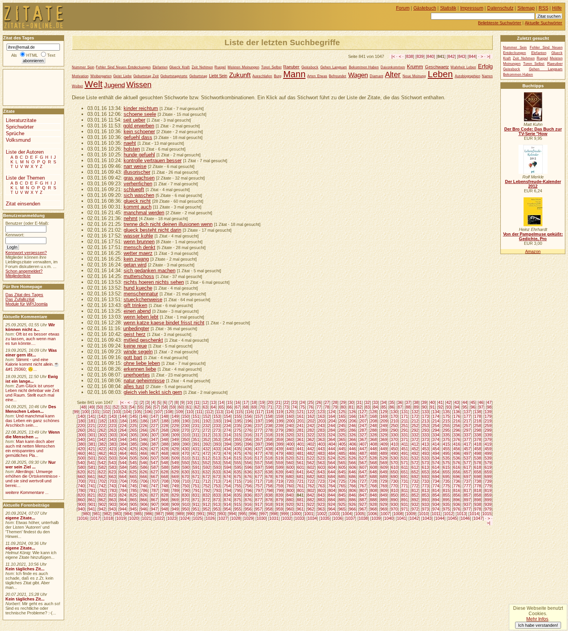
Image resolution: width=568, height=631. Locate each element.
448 (373, 448)
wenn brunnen (139, 241)
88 (408, 407)
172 (415, 416)
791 (196, 490)
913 (216, 504)
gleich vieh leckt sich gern (153, 392)
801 (300, 490)
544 (122, 462)
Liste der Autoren (25, 152)
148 (164, 416)
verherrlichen (138, 184)
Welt (93, 84)
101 (95, 411)
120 (289, 411)
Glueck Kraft (179, 67)
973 (425, 509)
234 (227, 425)
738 (477, 481)
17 (245, 402)
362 (310, 439)
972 (415, 509)
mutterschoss (139, 276)
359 (279, 439)
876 (248, 499)
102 (106, 411)
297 (467, 430)
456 (456, 448)
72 (278, 407)
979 (488, 509)
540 (81, 462)
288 (373, 430)
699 (488, 476)
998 (273, 513)
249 (383, 425)
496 (456, 453)
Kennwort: (14, 234)
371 (404, 439)
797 (258, 490)
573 (425, 462)
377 (467, 439)
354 (227, 439)
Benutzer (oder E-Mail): (27, 223)
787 (154, 490)
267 (154, 430)
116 (249, 411)
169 (383, 416)
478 (268, 453)
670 (185, 476)
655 (446, 472)
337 (467, 435)
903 (112, 504)
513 (216, 458)
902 (102, 504)
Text (51, 55)
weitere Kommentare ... (27, 492)
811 (404, 490)
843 (461, 56)
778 (477, 485)
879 (279, 499)
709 (175, 481)
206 (352, 421)
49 (91, 407)
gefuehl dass (138, 137)
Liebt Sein (218, 75)
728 (373, 481)
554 (227, 462)
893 (425, 499)
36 (400, 402)
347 (154, 439)
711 (196, 481)
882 (310, 499)
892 (415, 499)
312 (206, 435)
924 (331, 504)
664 (122, 476)
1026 (210, 518)
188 (165, 421)
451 (404, 448)
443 (321, 448)
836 (248, 495)
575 (446, 462)
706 (144, 481)
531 (404, 458)
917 (258, 504)
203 (321, 421)
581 (91, 467)
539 (488, 458)
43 (456, 402)
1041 (401, 518)
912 (206, 504)
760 (289, 485)
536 (456, 458)
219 (488, 421)
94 (456, 407)
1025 (197, 518)
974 (435, 509)
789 (175, 490)
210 (394, 421)
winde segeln (138, 352)
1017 (95, 518)
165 (341, 416)
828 (164, 495)
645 (341, 472)
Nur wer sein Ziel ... (30, 464)
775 (446, 485)
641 (300, 472)
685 (341, 476)
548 (164, 462)
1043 (427, 518)
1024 (184, 518)
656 (456, 472)
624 (122, 472)
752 (206, 485)
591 (196, 467)
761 (300, 485)
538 (477, 458)
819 (488, 490)
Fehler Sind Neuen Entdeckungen (123, 67)
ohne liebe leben (142, 363)
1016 (82, 518)
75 (302, 407)
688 (373, 476)
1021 (146, 518)
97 (481, 407)
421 (91, 448)
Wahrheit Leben (463, 67)
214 (435, 421)
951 (195, 509)
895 (446, 499)
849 (383, 495)
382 (102, 444)
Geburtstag (198, 76)
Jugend (114, 85)
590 (185, 467)
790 (185, 490)
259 (488, 425)
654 (435, 472)
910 (185, 504)
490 (394, 453)
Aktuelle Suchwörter (543, 22)
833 (216, 495)
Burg (277, 76)
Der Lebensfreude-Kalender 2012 (533, 183)
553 (216, 462)
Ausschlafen (262, 76)
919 (279, 504)
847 (362, 495)
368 (373, 439)
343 (112, 439)
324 (331, 435)
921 (300, 504)
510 (185, 458)
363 (321, 439)
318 (268, 435)
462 (102, 453)
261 (91, 430)
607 (363, 467)
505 (133, 458)
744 (122, 485)
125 (341, 411)
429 (175, 448)
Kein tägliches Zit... (24, 569)
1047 (478, 518)
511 (196, 458)
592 (206, 467)
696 (456, 476)
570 (394, 462)
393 (217, 444)
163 (321, 416)
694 (435, 476)
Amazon (533, 251)
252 (415, 425)
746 (143, 485)
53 (124, 407)
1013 (461, 513)
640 (289, 472)
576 (456, 462)
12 (205, 402)
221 (91, 425)
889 (383, 499)
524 (331, 458)
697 (467, 476)
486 (352, 453)
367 (362, 439)
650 (394, 472)
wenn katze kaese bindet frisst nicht (164, 323)
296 (456, 430)
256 (456, 425)
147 (154, 416)
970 (394, 509)
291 (404, 430)
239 (279, 425)
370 (394, 439)
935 (446, 504)
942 (102, 509)
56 (148, 407)
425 (133, 448)
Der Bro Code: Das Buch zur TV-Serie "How (533, 131)
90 (424, 407)
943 (112, 509)
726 (352, 481)
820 (81, 495)
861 (91, 499)
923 (321, 504)
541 (91, 462)
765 (341, 485)
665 (133, 476)
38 (416, 402)
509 (175, 458)
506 (144, 458)
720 (289, 481)
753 (216, 485)
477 (258, 453)
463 (112, 453)
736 (456, 481)
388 (165, 444)
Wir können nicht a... (30, 327)
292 (415, 430)
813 (425, 490)
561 (300, 462)
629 (175, 472)
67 (237, 407)
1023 (172, 518)
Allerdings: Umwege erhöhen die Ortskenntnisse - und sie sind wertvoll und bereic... (32, 478)
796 (248, 490)
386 (144, 444)
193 (217, 421)
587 (154, 467)
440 (289, 448)
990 (190, 513)
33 (375, 402)
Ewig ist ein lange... (31, 378)
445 (341, 448)
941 (91, 509)
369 (383, 439)
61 (189, 407)
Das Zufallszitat (19, 299)
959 (279, 509)
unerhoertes (137, 375)
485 (341, 453)
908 (165, 504)
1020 (133, 518)
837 (258, 495)
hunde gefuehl (139, 155)
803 (321, 490)
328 (373, 435)
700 (81, 481)
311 (196, 435)
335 (446, 435)
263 (112, 430)
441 (300, 448)
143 (112, 416)
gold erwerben (138, 126)
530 (394, 458)
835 (237, 495)
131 (404, 411)
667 (154, 476)
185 (133, 421)
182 (102, 421)
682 (310, 476)
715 (237, 481)
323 (321, 435)
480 (289, 453)
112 (209, 411)
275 (237, 430)
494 (435, 453)
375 (446, 439)
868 (164, 499)
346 (143, 439)
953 (216, 509)
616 (456, 467)
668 (164, 476)
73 (286, 407)
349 (175, 439)
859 (488, 495)
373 (425, 439)
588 (165, 467)
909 (175, 504)
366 (352, 439)
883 (321, 499)
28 (335, 402)
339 (488, 435)
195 (238, 421)
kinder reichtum (141, 108)
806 (352, 490)
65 (221, 407)
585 (133, 467)
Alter (393, 74)
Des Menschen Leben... (30, 409)
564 (331, 462)
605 (342, 467)
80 (343, 407)
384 (123, 444)
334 (435, 435)
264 (122, 430)
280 (289, 430)
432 (206, 448)
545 (133, 462)
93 (448, 407)
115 (239, 411)
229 (175, 425)
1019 (121, 518)
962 (310, 509)
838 (409, 56)
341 (91, 439)
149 (175, 416)
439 (279, 448)
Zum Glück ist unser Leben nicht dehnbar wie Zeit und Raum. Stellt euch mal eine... (32, 392)
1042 (414, 518)
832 (206, 495)
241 (300, 425)
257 (467, 425)
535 (446, 458)
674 (227, 476)
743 (112, 485)
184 (123, 421)
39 (424, 402)
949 (175, 509)
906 (144, 504)
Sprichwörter (20, 127)
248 (373, 425)
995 (242, 513)
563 (321, 462)
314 (227, 435)
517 (258, 458)
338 (477, 435)
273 (216, 430)
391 (196, 444)
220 (81, 425)
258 (477, 425)
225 (133, 425)
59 (172, 407)
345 (133, 439)
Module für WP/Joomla (26, 304)
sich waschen (139, 195)
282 (310, 430)
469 (175, 453)
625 (133, 472)
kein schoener (139, 131)
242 (310, 425)
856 (456, 495)
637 (258, 472)
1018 (108, 518)
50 (99, 407)
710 (185, 481)
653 (425, 472)
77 (318, 407)
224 (122, 425)
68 (245, 407)
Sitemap (526, 8)
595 (238, 467)
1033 (299, 518)
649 (383, 472)
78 (327, 407)
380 (81, 444)
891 (404, 499)
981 (96, 513)
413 (425, 444)
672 (206, 476)
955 (237, 509)
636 (248, 472)
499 (488, 453)
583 (112, 467)
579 (488, 462)
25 (310, 402)
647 (362, 472)
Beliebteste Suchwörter (499, 22)
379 (488, 439)
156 (248, 416)
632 (206, 472)
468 (164, 453)
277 (258, 430)
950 (185, 509)
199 (279, 421)
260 (81, 430)
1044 (439, 518)
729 (383, 481)
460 (81, 453)
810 (394, 490)
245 (341, 425)
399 (279, 444)
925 (341, 504)
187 (154, 421)
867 (154, 499)
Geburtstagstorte (173, 76)
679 (279, 476)
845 (341, 495)
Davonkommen (393, 67)
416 (456, 444)
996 (253, 513)
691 (404, 476)
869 (175, 499)
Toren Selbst (271, 67)
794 (227, 490)
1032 (286, 518)
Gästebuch (424, 8)
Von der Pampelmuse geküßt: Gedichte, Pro (533, 236)
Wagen (358, 75)
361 (300, 439)
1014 (474, 513)
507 (154, 458)
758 (268, 485)
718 (268, 481)
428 (164, 448)
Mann (294, 74)
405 (342, 444)
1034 (312, 518)
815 (446, 490)
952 (206, 509)
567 (362, 462)
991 (200, 513)
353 (216, 439)
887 (362, 499)
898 (477, 499)
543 (112, 462)
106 (148, 411)
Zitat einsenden (23, 204)
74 (294, 407)
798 (269, 490)
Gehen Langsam (333, 67)
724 (331, 481)
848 (373, 495)
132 (415, 411)
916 (248, 504)
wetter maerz (138, 253)
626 (143, 472)
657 (467, 472)
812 (415, 490)
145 (133, 416)
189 (175, 421)
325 (341, 435)
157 (258, 416)
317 (258, 435)
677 (258, 476)
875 (237, 499)
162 (310, 416)
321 (300, 435)
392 (206, 444)
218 (477, 421)
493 (425, 453)
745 (133, 485)
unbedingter (136, 328)
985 (138, 513)
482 (310, 453)
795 (238, 490)
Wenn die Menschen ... (32, 434)
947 (154, 509)
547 (154, 462)
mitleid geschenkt (143, 340)
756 (248, 485)
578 (477, 462)
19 (262, 402)
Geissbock (309, 67)
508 (165, 458)
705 (133, 481)
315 (237, 435)
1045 (452, 518)
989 (180, 513)
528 (373, 458)
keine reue (135, 346)
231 (195, 425)
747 (154, 485)
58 (164, 407)
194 (227, 421)
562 (310, 462)
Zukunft (240, 75)
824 (122, 495)
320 (289, 435)
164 (331, 416)
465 (133, 453)
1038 (363, 518)
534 (435, 458)
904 (123, 504)
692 (415, 476)
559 (279, 462)
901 (91, 504)
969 (383, 509)
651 (404, 472)
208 (373, 421)
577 (467, 462)
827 (154, 495)
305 (133, 435)
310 (185, 435)
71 (270, 407)
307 (154, 435)
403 (321, 444)
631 (195, 472)
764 (331, 485)
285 (341, 430)
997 (263, 513)
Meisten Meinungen (243, 67)
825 (133, 495)
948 (164, 509)
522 (310, 458)
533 (425, 458)
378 (477, 439)
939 (488, 504)
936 (456, 504)
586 (144, 467)
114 (229, 411)
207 (363, 421)
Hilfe (557, 8)
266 (143, 430)
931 (404, 504)
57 (156, 407)
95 (465, 407)
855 (446, 495)
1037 (350, 518)
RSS (543, 8)
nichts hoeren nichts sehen (154, 282)
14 (221, 402)
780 (81, 490)
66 (229, 407)
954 (227, 509)
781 (91, 490)
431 (195, 448)
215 (446, 421)
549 (175, 462)
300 (81, 435)
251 (404, 425)
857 (467, 495)
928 (373, 504)
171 (404, 416)
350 (185, 439)
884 (331, 499)
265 (133, 430)
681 (300, 476)
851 (404, 495)
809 (384, 490)
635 (237, 472)
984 (127, 513)
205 (342, 421)
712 (206, 481)
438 (268, 448)
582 (102, 467)
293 (425, 430)
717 (258, 481)
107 (158, 411)
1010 (423, 513)
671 (195, 476)
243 (321, 425)
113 (219, 411)
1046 (465, 518)
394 (227, 444)
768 (373, 485)
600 (290, 467)
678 (268, 476)
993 (221, 513)
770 (394, 485)
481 (300, 453)
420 (81, 448)
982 (107, 513)
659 (488, 472)
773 (425, 485)
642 (310, 472)
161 (300, 416)
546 (143, 462)
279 (279, 430)
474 (227, 453)
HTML (32, 55)
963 (321, 509)
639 (279, 472)
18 (254, 402)
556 (248, 462)
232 (206, 425)
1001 (308, 513)
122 (310, 411)
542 (102, 462)
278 (268, 430)
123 (321, 411)
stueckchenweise (143, 299)
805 (342, 490)
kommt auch (137, 207)
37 (408, 402)
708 (165, 481)
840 (430, 56)
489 (383, 453)
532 (415, 458)
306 (144, 435)
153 (216, 416)
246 (352, 425)
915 (237, 504)
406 (352, 444)
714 (227, 481)
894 (435, 499)
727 (362, 481)
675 (237, 476)
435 (237, 448)
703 (112, 481)
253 (425, 425)
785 (133, 490)
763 (321, 485)
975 (446, 509)
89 (416, 407)
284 (331, 430)
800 (290, 490)
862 (102, 499)
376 (456, 439)
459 (488, 448)
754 (227, 485)
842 (451, 56)
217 (467, 421)
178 (477, 416)
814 (435, 490)
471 (195, 453)
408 (373, 444)
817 (467, 490)
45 (473, 402)
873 (216, 499)
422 (102, 448)
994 (232, 513)
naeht (130, 143)
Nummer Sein (83, 67)
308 (165, 435)
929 (383, 504)
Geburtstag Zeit (146, 76)
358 (268, 439)
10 (189, 402)
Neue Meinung (414, 76)
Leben (440, 74)
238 (268, 425)
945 (133, 509)
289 (383, 430)
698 (477, 476)
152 (206, 416)
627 (154, 472)
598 (269, 467)
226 (143, 425)
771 (404, 485)
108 (168, 411)
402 (311, 444)
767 (362, 485)
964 (331, 509)
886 (352, 499)
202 (311, 421)
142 (102, 416)
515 (237, 458)
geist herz (135, 334)
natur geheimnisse (144, 380)
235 (237, 425)
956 (248, 509)
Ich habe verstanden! (538, 625)
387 (154, 444)
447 (362, 448)
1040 (388, 518)
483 (321, 453)
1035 (325, 518)
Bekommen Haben (364, 67)
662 (102, 476)
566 (352, 462)
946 (143, 509)
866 (143, 499)
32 (367, 402)
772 (415, 485)
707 (154, 481)
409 (384, 444)
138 (477, 411)
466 (143, 453)
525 (341, 458)
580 (81, 467)
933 (425, 504)
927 (362, 504)
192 (206, 421)
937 (467, 504)
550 (185, 462)
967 (362, 509)
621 (91, 472)
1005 (359, 513)
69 (254, 407)
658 (477, 472)
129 (383, 411)
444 (331, 448)
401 (300, 444)
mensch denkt (139, 247)
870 (185, 499)
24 (302, 402)
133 (425, 411)
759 (279, 485)
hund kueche (138, 288)
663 (112, 476)
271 (195, 430)
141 (91, 416)
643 (321, 472)
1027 (223, 518)
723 (321, 481)
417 (467, 444)
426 (143, 448)
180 (81, 421)
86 (391, 407)
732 (415, 481)
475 (237, 453)
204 (331, 421)
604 (331, 467)
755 (237, 485)
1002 (321, 513)
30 (351, 402)
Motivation (80, 76)
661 (91, 476)
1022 (159, 518)
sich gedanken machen (149, 270)
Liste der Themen (25, 178)
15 (229, 402)
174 (435, 416)
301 (91, 435)
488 (373, 453)
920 (289, 504)
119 (279, 411)
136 (456, 411)
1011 (436, 513)
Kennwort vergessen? (26, 252)
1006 (372, 513)
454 (435, 448)
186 (144, 421)
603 (321, 467)
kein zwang (136, 259)
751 (195, 485)
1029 (248, 518)
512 (206, 458)
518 (268, 458)
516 (248, 458)
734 (435, 481)
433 (216, 448)
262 (102, 430)
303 (112, 435)
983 (117, 513)
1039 (376, 518)
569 (383, 462)
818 (477, 490)
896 (456, 499)
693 (425, 476)
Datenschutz (500, 8)
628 (164, 472)
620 (81, 472)
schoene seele (140, 114)
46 (481, 402)
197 (258, 421)
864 (122, 499)
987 (159, 513)
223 (112, 425)
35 (391, 402)
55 (140, 407)
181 (91, 421)
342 (102, 439)
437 (258, 448)
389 (175, 444)
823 (112, 495)
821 (91, 495)
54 (132, 407)
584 (123, 467)
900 (81, 504)
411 (404, 444)
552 (206, 462)
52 (116, 407)
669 (175, 476)
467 (154, 453)
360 (289, 439)
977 (467, 509)
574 (435, 462)
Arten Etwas (317, 76)
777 (467, 485)
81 (351, 407)
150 (185, 416)
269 (175, 430)
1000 (296, 513)
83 (367, 407)
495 (446, 453)
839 (420, 56)
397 (258, 444)
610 (394, 467)
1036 (337, 518)
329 (383, 435)
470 (185, 453)
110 (189, 411)
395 (238, 444)
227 (154, 425)
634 (227, 472)
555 (237, 462)
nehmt (131, 218)
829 (175, 495)
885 (341, 499)
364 (331, 439)
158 (268, 416)
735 (446, 481)
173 (425, 416)
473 (216, 453)
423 (112, 448)
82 (359, 407)
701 (91, 481)
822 (102, 495)
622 (102, 472)
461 (91, 453)
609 (384, 467)
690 (394, 476)
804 (331, 490)
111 (199, 411)
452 (415, 448)
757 (258, 485)
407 (363, 444)
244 (331, 425)
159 (279, 416)
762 (310, 485)
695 (446, 476)
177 (467, 416)
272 (206, 430)
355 (237, 439)
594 (227, 467)
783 (112, 490)
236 (248, 425)
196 (248, 421)
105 (137, 411)
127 (362, 411)
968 (373, 509)
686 (352, 476)
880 (289, 499)
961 (300, 509)
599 (279, 467)
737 (467, 481)
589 (175, 467)
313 (216, 435)
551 (195, 462)
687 (362, 476)
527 (362, 458)
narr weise (135, 166)
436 (248, 448)
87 (400, 407)
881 (300, 499)
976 (456, 509)
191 (196, 421)
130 (394, 411)
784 (123, 490)
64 (213, 407)
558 (268, 462)
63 (205, 407)
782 (102, 490)
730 (394, 481)
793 (217, 490)
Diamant (376, 76)
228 (164, 425)
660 (81, 476)
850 (394, 495)
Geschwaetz (437, 66)
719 (279, 481)
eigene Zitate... (20, 518)
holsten (132, 149)
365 (341, 439)
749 (175, 485)
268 (164, 430)
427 (154, 448)
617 (467, 467)
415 (446, 444)
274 (227, 430)
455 (446, 448)
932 (415, 504)
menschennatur (141, 294)
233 (216, 425)
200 (290, 421)
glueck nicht (137, 201)
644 (331, 472)
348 (164, 439)
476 (248, 453)
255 (446, 425)
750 (185, 485)
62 (197, 407)
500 (81, 458)
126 (352, 411)
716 (248, 481)
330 (394, 435)
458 (477, 448)
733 (425, 481)
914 (227, 504)
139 (488, 411)
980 (86, 513)
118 (269, 411)
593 (217, 467)
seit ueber (134, 120)
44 (465, 402)
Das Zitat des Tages (24, 294)
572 (415, 462)
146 (143, 416)
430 (185, 448)
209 (384, 421)
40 (432, 402)
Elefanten (160, 67)
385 (133, 444)
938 (477, 504)
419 (488, 444)
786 (144, 490)
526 (352, 458)
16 (237, 402)
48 (83, 407)
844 (472, 56)
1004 (347, 513)
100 (85, 411)
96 (473, 407)
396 (248, 444)
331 (404, 435)
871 (195, 499)
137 (467, 411)
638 (268, 472)
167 (362, 416)
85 (383, 407)
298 (477, 430)
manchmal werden (144, 212)
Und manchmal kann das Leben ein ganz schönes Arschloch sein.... (32, 420)
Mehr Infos (537, 619)
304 (123, 435)
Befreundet (337, 76)
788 (165, 490)
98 (489, 407)
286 (352, 430)
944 (122, 509)
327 (362, 435)
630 (185, 472)
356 (248, 439)
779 (488, 485)
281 (300, 430)
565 (341, 462)
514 (227, 458)
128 (373, 411)
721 (300, 481)
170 (394, 416)
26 (318, 402)
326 (352, 435)
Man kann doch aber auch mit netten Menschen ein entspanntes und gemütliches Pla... (30, 448)
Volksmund (18, 140)
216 (456, 421)
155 (237, 416)
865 (133, 499)
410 (394, 444)
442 (310, 448)
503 (112, 458)
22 (286, 402)
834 (227, 495)
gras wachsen (139, 178)
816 (456, 490)
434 (227, 448)
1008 (398, 513)
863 (112, 499)
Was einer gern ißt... (31, 352)
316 (248, 435)
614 (435, 467)
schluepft (134, 189)
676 (248, 476)
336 (456, 435)
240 (289, 425)
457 (467, 448)
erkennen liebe (140, 369)
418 (477, 444)
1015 (486, 513)
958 (268, 509)
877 (258, 499)
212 (415, 421)
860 (81, 499)
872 (206, 499)
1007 (385, 513)
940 (81, 509)
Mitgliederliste (18, 275)
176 (456, 416)
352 (206, 439)
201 (300, 421)
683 (321, 476)
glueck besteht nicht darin (152, 230)
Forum (403, 8)
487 (362, 453)
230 (185, 425)
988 (169, 513)
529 (383, 458)
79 (335, 407)
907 (154, 504)
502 (102, 458)
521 (300, 458)
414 (435, 444)
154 (227, 416)
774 (435, 485)
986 (148, 513)
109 (179, 411)
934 (435, 504)
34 (383, 402)
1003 (334, 513)
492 (415, 453)
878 (268, 499)
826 (143, 495)
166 (352, 416)
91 (432, 407)
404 (331, 444)
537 (467, 458)
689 (383, 476)
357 (258, 439)
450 (394, 448)
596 (248, 467)
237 (258, 425)
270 (185, 430)
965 (341, 509)
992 (211, 513)
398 (269, 444)
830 (185, 495)
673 (216, 476)
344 (122, 439)
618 (477, 467)
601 (300, 467)
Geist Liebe (122, 76)
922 (310, 504)
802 (311, 490)
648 (373, 472)
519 (279, 458)
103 (116, 411)
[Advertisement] (26, 87)
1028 (235, 518)
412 (415, 444)
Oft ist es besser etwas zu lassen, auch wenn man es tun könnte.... (32, 339)
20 (270, 402)
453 (425, 448)
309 (175, 435)
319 (279, 435)
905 (133, 504)
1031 (274, 518)
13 (213, 402)
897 (467, 499)
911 (196, 504)
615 (446, 467)
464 (122, 453)
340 (81, 439)
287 (362, 430)
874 (227, 499)
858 (477, 495)
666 (143, 476)
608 (373, 467)
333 (425, 435)
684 (331, 476)
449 (383, 448)
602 (311, 467)
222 (102, 425)
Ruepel (220, 67)
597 (258, 467)
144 (122, 416)
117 (259, 411)
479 (279, 453)
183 (112, 421)
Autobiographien (467, 76)
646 (352, 472)
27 (327, 402)
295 (446, 430)
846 (352, 495)
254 (435, 425)
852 (415, 495)
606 (352, 467)
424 (122, 448)
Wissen (138, 84)
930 (394, 504)
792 (206, 490)
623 (112, 472)
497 (467, 453)
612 (415, 467)
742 (102, 485)
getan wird (135, 265)
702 (102, 481)
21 (278, 402)
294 (435, 430)
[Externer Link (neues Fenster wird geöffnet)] (533, 119)
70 (262, 407)
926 (352, 504)
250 (394, 425)
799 (279, 490)
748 (164, 485)
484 (331, 453)
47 (489, 402)
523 (321, 458)
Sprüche (15, 133)
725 (341, 481)
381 (91, 444)
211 (404, 421)
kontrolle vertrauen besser (153, 160)
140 (81, 416)
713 (216, 481)
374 (435, 439)
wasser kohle (138, 236)
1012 (448, 513)
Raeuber (291, 66)
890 (394, 499)
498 (477, 453)
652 (415, 472)
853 (425, 495)
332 (415, 435)
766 (352, 485)
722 (310, 481)
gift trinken (135, 305)
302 (102, 435)
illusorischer (137, 172)
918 (268, 504)
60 (181, 407)
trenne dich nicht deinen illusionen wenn (168, 224)
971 (404, 509)
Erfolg (485, 66)
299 (488, 430)
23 (294, 402)
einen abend (137, 311)
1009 (410, 513)
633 (216, 472)
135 (446, 411)
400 (290, 444)
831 (195, 495)
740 (81, 485)
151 (195, 416)
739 (488, 481)
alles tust (134, 386)
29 (343, 402)
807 (363, 490)
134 (435, 411)
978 (477, 509)
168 (373, 416)
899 (488, 499)
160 (289, 416)
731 (404, 481)
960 (289, 509)
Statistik (448, 8)
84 (375, 407)
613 (425, 467)
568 (373, 462)
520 (289, 458)
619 (488, 467)
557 (258, 462)
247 (362, 425)
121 (300, 411)
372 (415, 439)
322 (310, 435)
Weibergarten (101, 76)
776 (456, 485)
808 (373, 490)
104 (127, 411)
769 (383, 485)
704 (123, 481)
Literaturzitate (21, 120)
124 (331, 411)
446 (352, 448)
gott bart (133, 357)
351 (195, 439)
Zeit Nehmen (202, 67)
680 (289, 476)
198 (269, 421)
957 (258, 509)
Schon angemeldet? (24, 271)
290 (394, 430)
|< (393, 56)
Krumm (415, 67)
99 (76, 411)
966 (352, 509)
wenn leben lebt (141, 317)
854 (435, 495)
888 (373, 499)
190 (185, 421)
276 (248, 430)
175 (446, 416)
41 (440, 402)
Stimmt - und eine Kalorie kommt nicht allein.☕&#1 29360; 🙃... (32, 364)
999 (284, 513)
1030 (261, 518)
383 (112, 444)
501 (91, 458)
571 (404, 462)
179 (488, 416)
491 (404, 453)
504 (123, 458)
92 (440, 407)
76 (310, 407)
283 (321, 430)
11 (197, 402)
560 (289, 462)
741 (91, 485)
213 (425, 421)
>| (488, 56)
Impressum (471, 8)
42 (448, 402)
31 (359, 402)
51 (107, 407)
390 (185, 444)
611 (404, 467)
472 (206, 453)
